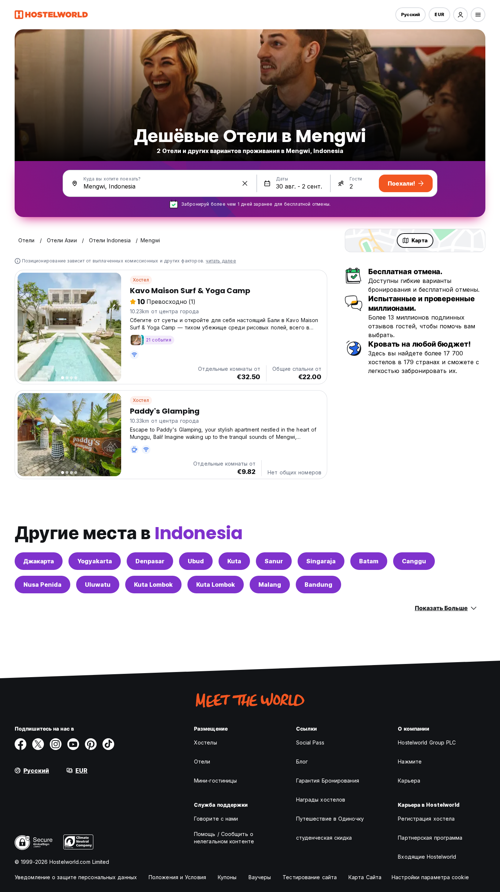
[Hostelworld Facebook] (20, 744)
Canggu (414, 561)
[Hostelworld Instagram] (55, 744)
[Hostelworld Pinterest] (91, 744)
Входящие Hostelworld (427, 857)
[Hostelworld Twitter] (38, 744)
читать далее (221, 261)
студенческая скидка (324, 838)
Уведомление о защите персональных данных (76, 877)
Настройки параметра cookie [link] (430, 877)
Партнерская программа (430, 838)
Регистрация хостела (426, 819)
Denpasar (149, 561)
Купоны (227, 877)
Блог (302, 761)
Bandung (318, 584)
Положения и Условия (177, 877)
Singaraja (321, 561)
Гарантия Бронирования (327, 780)
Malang (269, 584)
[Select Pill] (460, 14)
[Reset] (245, 183)
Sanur (274, 561)
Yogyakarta (94, 561)
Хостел (141, 280)
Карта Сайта (364, 877)
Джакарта (38, 561)
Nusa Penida (42, 584)
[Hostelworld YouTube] (73, 744)
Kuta (234, 561)
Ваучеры (260, 877)
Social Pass (310, 742)
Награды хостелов (321, 799)
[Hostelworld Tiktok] (108, 744)
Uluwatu (98, 584)
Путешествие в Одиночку (330, 819)
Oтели (202, 761)
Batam (368, 561)
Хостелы (205, 742)
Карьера (409, 780)
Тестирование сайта (310, 877)
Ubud (196, 561)
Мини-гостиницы (215, 780)
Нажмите (410, 761)
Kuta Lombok (153, 584)
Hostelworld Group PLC (427, 742)
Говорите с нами (216, 819)
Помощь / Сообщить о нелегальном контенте (224, 837)
